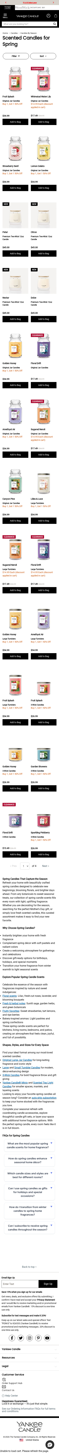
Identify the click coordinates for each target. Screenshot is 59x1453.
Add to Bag (15, 122)
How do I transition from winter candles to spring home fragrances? (27, 1210)
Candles (14, 33)
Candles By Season (28, 33)
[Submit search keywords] (54, 23)
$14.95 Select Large (30, 2)
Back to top (28, 1266)
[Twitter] (21, 1338)
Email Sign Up (8, 1277)
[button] (49, 1444)
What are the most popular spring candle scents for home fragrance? (28, 1145)
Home (5, 33)
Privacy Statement (46, 1300)
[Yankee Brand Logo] (27, 16)
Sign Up (48, 1283)
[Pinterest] (38, 1338)
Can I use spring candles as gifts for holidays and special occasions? (27, 1192)
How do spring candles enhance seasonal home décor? (27, 1160)
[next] (53, 2)
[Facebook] (12, 1338)
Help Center (11, 1395)
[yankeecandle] (7, 7)
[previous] (5, 2)
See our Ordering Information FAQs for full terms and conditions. (28, 1410)
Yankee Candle (11, 1349)
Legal (5, 1366)
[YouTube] (47, 1338)
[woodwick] (22, 7)
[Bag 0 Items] (55, 16)
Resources (8, 1357)
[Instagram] (29, 1338)
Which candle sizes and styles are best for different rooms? (27, 1175)
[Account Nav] (48, 16)
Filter (14, 56)
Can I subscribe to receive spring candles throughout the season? (28, 1227)
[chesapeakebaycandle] (37, 7)
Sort (42, 56)
